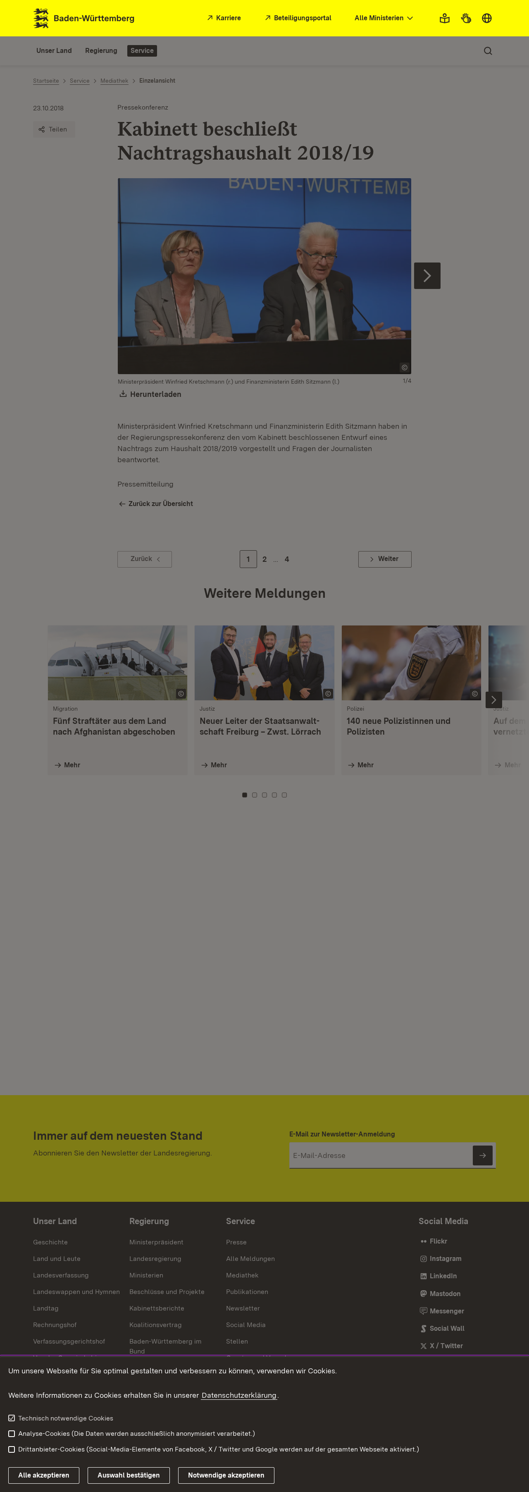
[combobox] (384, 18)
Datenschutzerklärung (239, 1395)
